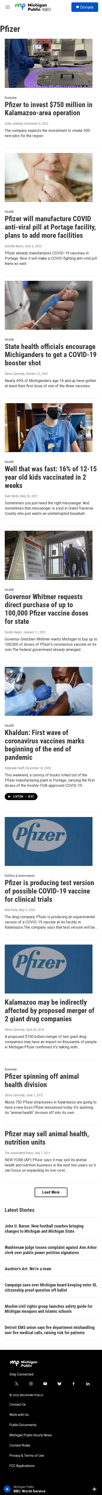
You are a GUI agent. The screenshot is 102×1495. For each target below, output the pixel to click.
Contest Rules (19, 1445)
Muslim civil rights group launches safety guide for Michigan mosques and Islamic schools (49, 1309)
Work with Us (19, 1415)
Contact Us (17, 1404)
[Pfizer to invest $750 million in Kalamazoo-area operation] (49, 63)
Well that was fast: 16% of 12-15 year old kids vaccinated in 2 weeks (51, 477)
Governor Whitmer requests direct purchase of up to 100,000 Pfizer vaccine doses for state (46, 609)
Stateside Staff (14, 768)
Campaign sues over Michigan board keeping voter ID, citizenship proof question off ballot (51, 1287)
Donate (86, 7)
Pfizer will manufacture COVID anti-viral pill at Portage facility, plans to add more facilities (50, 227)
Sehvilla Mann (14, 246)
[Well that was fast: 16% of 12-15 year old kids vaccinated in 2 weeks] (49, 427)
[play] (7, 1489)
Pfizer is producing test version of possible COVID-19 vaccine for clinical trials (49, 891)
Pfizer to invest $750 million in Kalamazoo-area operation (49, 108)
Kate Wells (12, 496)
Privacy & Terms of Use (26, 1455)
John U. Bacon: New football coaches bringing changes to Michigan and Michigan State (44, 1228)
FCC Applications (22, 1466)
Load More (51, 1192)
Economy (11, 98)
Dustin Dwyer (13, 632)
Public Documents (23, 1425)
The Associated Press (19, 1153)
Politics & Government (19, 876)
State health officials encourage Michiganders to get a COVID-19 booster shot (51, 354)
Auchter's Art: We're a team (28, 1268)
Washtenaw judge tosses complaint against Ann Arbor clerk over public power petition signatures (51, 1250)
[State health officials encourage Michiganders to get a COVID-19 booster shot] (49, 305)
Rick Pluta (11, 910)
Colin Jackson (14, 123)
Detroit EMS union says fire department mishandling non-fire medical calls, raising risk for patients (50, 1330)
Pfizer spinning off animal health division (42, 1080)
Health (9, 212)
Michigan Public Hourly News (30, 1435)
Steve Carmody (15, 374)
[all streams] (95, 1489)
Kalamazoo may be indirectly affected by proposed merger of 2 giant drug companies (49, 1010)
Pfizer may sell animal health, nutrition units (47, 1138)
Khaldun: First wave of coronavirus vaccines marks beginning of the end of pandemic (44, 744)
